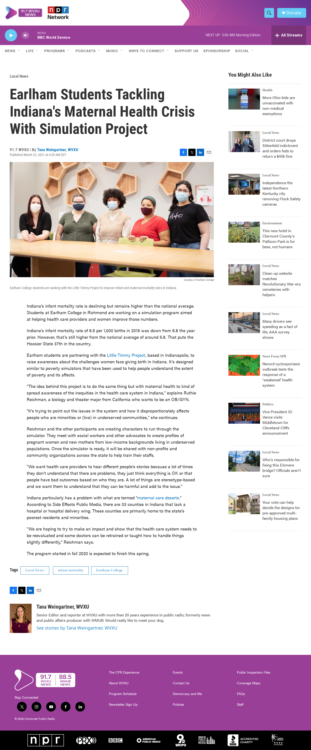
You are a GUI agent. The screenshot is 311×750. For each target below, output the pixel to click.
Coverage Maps (248, 683)
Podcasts (86, 50)
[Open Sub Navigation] (19, 51)
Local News (19, 76)
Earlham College (109, 570)
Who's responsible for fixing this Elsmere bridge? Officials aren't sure (281, 467)
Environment (272, 223)
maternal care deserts (158, 497)
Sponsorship (216, 50)
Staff (240, 704)
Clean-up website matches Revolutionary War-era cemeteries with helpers (281, 283)
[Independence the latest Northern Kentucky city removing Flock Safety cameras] (244, 184)
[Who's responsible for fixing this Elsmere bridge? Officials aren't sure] (244, 461)
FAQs (241, 694)
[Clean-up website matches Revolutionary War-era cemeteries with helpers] (244, 274)
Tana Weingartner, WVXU (57, 149)
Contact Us (181, 683)
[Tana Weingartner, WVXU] (21, 618)
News (10, 50)
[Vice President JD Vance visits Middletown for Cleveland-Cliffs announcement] (244, 413)
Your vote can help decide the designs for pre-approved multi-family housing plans (281, 510)
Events (178, 672)
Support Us (187, 50)
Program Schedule (123, 694)
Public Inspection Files (253, 672)
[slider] (33, 35)
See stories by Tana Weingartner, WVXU (76, 628)
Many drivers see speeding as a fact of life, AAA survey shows (279, 329)
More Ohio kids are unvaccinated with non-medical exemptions (278, 105)
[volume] (25, 35)
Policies (178, 704)
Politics (268, 404)
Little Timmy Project (126, 355)
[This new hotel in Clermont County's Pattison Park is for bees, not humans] (244, 232)
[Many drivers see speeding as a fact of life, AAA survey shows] (244, 322)
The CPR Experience (124, 672)
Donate (293, 12)
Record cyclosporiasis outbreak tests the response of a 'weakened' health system (281, 374)
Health (267, 90)
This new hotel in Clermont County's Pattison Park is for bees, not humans (278, 238)
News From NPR (274, 356)
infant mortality (71, 570)
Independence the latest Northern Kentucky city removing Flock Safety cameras (281, 193)
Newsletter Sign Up (123, 704)
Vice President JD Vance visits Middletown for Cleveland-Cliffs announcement (277, 422)
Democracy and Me (187, 694)
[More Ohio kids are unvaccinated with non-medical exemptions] (244, 99)
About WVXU (119, 683)
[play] (11, 35)
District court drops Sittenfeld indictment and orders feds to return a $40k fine (280, 148)
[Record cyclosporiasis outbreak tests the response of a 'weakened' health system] (244, 365)
